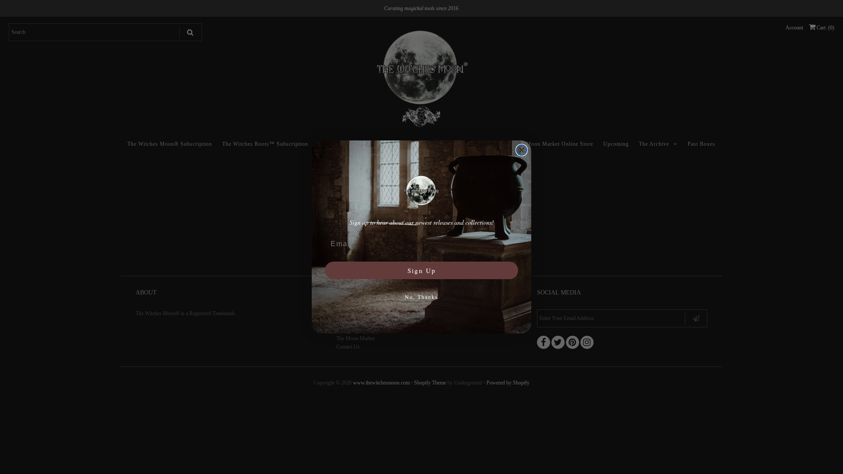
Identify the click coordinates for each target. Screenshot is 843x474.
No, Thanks (421, 296)
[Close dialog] (521, 150)
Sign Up (421, 270)
